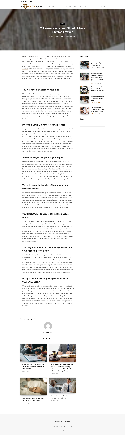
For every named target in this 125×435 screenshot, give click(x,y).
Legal (75, 6)
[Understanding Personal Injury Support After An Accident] (85, 100)
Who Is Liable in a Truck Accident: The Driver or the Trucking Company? (97, 88)
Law (92, 83)
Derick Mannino (55, 36)
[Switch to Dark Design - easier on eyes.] (101, 6)
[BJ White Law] (31, 6)
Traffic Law (67, 6)
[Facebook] (13, 60)
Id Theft (59, 6)
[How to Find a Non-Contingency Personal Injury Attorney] (62, 385)
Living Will (51, 6)
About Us (32, 1)
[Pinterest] (13, 68)
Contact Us (23, 1)
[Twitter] (13, 64)
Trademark (83, 6)
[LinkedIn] (13, 72)
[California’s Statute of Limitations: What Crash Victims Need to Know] (85, 110)
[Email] (13, 75)
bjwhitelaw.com (67, 426)
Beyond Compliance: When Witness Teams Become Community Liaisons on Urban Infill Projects (97, 77)
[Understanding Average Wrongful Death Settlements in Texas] (33, 386)
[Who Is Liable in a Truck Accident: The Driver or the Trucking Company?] (85, 90)
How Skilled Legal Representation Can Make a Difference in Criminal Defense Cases (33, 367)
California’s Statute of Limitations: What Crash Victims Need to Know (97, 109)
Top (63, 430)
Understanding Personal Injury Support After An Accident (97, 98)
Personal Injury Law (96, 102)
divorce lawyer (30, 174)
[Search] (104, 6)
